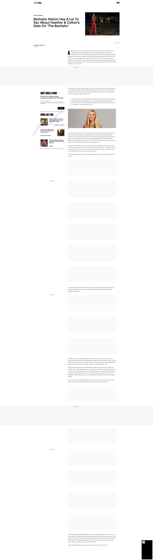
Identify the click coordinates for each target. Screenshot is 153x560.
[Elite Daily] (37, 2)
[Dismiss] (151, 541)
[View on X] (92, 167)
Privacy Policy (43, 103)
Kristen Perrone (40, 45)
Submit (61, 108)
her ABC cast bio (78, 93)
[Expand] (143, 541)
